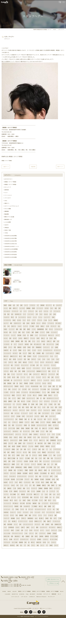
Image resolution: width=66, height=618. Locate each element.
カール (24, 350)
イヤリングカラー (36, 368)
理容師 (12, 341)
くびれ (39, 359)
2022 (8, 326)
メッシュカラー (54, 332)
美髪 (44, 398)
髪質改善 (6, 190)
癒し (34, 353)
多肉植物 (38, 353)
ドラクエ (34, 515)
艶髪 (10, 308)
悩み (28, 545)
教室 (5, 383)
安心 (21, 545)
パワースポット (7, 311)
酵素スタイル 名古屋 (9, 216)
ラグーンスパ (12, 473)
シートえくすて (45, 503)
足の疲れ (47, 524)
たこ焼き (28, 401)
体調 (32, 536)
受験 (44, 521)
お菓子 (20, 362)
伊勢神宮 (26, 383)
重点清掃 (53, 392)
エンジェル (55, 419)
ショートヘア (19, 374)
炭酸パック (6, 440)
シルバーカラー (52, 416)
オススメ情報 (7, 208)
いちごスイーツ (36, 374)
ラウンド (59, 410)
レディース (31, 533)
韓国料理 (19, 347)
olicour (17, 518)
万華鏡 (20, 350)
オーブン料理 (34, 500)
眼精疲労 (30, 467)
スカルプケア (58, 305)
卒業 (40, 461)
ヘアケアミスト (42, 533)
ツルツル (27, 386)
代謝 (5, 374)
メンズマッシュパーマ (55, 461)
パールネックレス (56, 521)
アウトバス (39, 320)
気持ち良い (40, 464)
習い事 (59, 422)
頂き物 (14, 359)
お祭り (23, 416)
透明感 (45, 395)
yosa (54, 494)
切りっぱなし (58, 323)
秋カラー (5, 359)
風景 (55, 482)
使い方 (36, 461)
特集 (29, 452)
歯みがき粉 (40, 443)
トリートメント (8, 195)
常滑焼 (22, 428)
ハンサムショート (58, 329)
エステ (58, 494)
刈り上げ (42, 362)
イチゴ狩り (6, 392)
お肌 (57, 509)
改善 (35, 407)
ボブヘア (57, 335)
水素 (22, 530)
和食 (37, 398)
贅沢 (10, 359)
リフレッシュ (32, 539)
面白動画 (13, 518)
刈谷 (16, 419)
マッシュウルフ (19, 425)
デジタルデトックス (24, 539)
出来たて (58, 512)
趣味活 (5, 425)
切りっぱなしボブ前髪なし (35, 392)
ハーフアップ (52, 491)
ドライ (43, 512)
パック (19, 497)
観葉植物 (21, 515)
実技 (46, 329)
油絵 (35, 419)
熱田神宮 (16, 506)
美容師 (18, 455)
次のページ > (60, 166)
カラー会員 (32, 365)
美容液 (5, 347)
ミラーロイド (7, 198)
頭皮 (55, 338)
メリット (54, 371)
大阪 (48, 389)
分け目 (44, 542)
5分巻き (5, 329)
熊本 (51, 431)
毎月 (45, 419)
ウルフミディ (33, 410)
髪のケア (53, 473)
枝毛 (43, 449)
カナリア (11, 482)
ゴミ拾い (28, 332)
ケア (47, 545)
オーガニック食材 (54, 536)
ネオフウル (6, 473)
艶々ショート (51, 335)
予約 (36, 470)
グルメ (5, 398)
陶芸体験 (27, 428)
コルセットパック (13, 440)
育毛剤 (29, 347)
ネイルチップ (34, 488)
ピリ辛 (10, 491)
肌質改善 (9, 383)
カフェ (33, 341)
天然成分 (29, 356)
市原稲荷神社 (38, 347)
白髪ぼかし (59, 527)
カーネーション (7, 509)
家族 (33, 482)
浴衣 (10, 332)
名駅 (59, 404)
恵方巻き (42, 446)
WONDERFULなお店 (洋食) (10, 238)
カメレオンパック (43, 527)
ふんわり (19, 326)
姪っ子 (16, 500)
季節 (45, 500)
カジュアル (37, 416)
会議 (25, 437)
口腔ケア (23, 527)
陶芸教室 (25, 404)
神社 (59, 308)
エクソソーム (18, 434)
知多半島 (26, 344)
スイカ (38, 341)
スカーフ (44, 377)
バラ (13, 509)
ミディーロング (30, 416)
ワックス (15, 332)
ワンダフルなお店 (54, 389)
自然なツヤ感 (6, 536)
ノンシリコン (6, 341)
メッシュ (35, 317)
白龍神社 (53, 410)
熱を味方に (12, 545)
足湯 (8, 497)
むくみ (58, 452)
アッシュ (44, 392)
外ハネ (28, 320)
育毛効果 (13, 479)
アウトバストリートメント (17, 533)
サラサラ (57, 377)
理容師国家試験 (40, 329)
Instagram (6, 500)
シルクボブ (20, 359)
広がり (55, 518)
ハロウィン (10, 362)
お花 (17, 485)
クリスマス (53, 365)
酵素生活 (47, 446)
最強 (19, 332)
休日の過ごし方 (18, 314)
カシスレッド (42, 434)
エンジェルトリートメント (40, 509)
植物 (9, 389)
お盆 (39, 503)
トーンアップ (45, 476)
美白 (15, 470)
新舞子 (45, 470)
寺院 (48, 407)
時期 (48, 458)
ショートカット (7, 395)
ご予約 (32, 431)
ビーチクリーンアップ (22, 521)
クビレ (45, 404)
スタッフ (10, 347)
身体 (5, 452)
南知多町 (21, 422)
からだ (34, 437)
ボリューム (19, 452)
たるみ (46, 494)
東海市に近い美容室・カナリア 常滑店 (12, 156)
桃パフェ (5, 539)
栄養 (32, 428)
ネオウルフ (33, 359)
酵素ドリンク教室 (11, 458)
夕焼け (36, 428)
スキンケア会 (29, 494)
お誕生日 (19, 488)
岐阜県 (23, 368)
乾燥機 (23, 371)
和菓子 (19, 398)
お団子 (38, 338)
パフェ (53, 434)
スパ (52, 464)
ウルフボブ (17, 365)
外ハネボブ (15, 353)
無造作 (28, 329)
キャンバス (40, 419)
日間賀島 (40, 488)
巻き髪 (27, 407)
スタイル (56, 545)
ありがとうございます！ (9, 434)
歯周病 (20, 443)
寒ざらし (33, 542)
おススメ (29, 317)
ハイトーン (39, 380)
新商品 (13, 449)
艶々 (12, 365)
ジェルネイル (6, 317)
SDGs (5, 200)
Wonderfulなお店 (34, 386)
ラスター (5, 476)
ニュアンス (25, 326)
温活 (5, 497)
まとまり (15, 338)
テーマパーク (6, 335)
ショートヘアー (47, 317)
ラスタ (21, 485)
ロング (40, 311)
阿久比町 (48, 422)
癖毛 (23, 407)
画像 (45, 506)
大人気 (47, 326)
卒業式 (29, 353)
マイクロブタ (6, 344)
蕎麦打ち (44, 485)
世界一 (51, 476)
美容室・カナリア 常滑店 (7, 160)
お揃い (21, 383)
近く (53, 506)
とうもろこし (45, 539)
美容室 (9, 305)
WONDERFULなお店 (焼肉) (10, 251)
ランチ (24, 314)
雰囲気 (51, 545)
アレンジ (36, 362)
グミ (58, 491)
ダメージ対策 (14, 542)
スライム (40, 515)
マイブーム (6, 494)
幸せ (36, 413)
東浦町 (18, 428)
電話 (30, 515)
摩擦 (12, 413)
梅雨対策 (23, 494)
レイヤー (14, 398)
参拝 (33, 347)
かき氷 (24, 335)
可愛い (53, 317)
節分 (49, 377)
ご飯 (5, 314)
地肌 (54, 455)
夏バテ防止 (28, 503)
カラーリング (6, 365)
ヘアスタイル (32, 305)
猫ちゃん (40, 506)
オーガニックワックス (21, 476)
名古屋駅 (18, 446)
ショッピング (46, 380)
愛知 (43, 524)
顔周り (5, 407)
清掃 (30, 374)
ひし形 (43, 407)
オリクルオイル (52, 527)
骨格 (25, 449)
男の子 (42, 482)
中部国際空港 (53, 440)
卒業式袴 (16, 386)
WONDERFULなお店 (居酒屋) (11, 249)
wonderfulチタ (27, 506)
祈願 (21, 506)
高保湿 (47, 518)
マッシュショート (7, 353)
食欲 (23, 536)
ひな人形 (31, 521)
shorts (39, 452)
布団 (19, 371)
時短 (40, 476)
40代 (18, 305)
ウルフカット (6, 413)
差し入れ (23, 401)
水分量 (10, 539)
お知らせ (15, 437)
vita (50, 497)
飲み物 (40, 455)
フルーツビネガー (45, 413)
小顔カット (49, 341)
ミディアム (46, 311)
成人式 (13, 377)
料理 (39, 437)
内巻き (14, 320)
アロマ (41, 314)
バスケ (17, 464)
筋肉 (9, 455)
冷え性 (30, 530)
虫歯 (16, 443)
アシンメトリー (58, 458)
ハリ (47, 449)
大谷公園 (26, 461)
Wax (59, 326)
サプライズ (6, 371)
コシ (51, 449)
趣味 (9, 446)
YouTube (34, 452)
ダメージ (42, 545)
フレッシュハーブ (7, 503)
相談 (38, 545)
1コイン (32, 527)
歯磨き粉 (9, 488)
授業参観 (36, 479)
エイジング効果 (20, 479)
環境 (25, 419)
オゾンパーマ (7, 187)
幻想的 (28, 500)
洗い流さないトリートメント (52, 398)
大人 (41, 365)
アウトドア (27, 479)
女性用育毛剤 (11, 527)
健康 (25, 356)
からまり (17, 527)
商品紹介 (44, 452)
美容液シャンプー (38, 521)
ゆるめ (51, 338)
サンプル (33, 491)
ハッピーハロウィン (50, 353)
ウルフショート (47, 410)
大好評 (13, 461)
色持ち (36, 536)
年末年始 (5, 437)
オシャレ (26, 374)
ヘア (51, 311)
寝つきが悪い (6, 467)
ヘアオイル (34, 449)
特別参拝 (31, 470)
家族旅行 (15, 491)
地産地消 (41, 536)
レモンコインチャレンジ (28, 524)
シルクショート (46, 347)
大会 (50, 314)
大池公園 (18, 416)
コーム (54, 443)
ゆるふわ (46, 314)
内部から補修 (6, 380)
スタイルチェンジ (7, 404)
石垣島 (32, 404)
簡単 (11, 323)
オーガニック (53, 326)
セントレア (29, 368)
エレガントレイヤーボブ (42, 425)
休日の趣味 (25, 473)
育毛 (25, 542)
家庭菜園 (46, 488)
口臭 (45, 443)
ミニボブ (15, 350)
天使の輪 (19, 335)
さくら (45, 386)
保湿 (39, 449)
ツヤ (25, 545)
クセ (19, 389)
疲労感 (12, 467)
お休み (10, 437)
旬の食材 (39, 539)
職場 (37, 527)
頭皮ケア (49, 521)
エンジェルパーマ (55, 368)
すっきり (35, 356)
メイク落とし (20, 470)
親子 (34, 485)
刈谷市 (24, 347)
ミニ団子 (17, 530)
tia (53, 497)
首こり (5, 455)
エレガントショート (31, 398)
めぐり (13, 455)
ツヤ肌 (56, 476)
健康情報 (6, 211)
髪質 (17, 545)
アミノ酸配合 (34, 506)
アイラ (26, 485)
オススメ (51, 329)
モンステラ (19, 404)
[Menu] (63, 2)
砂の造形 (42, 479)
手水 (5, 377)
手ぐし (39, 407)
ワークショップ (24, 413)
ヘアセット (59, 473)
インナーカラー (31, 314)
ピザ (30, 485)
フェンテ (47, 530)
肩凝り (28, 527)
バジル (54, 500)
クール (52, 413)
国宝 (54, 386)
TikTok (57, 497)
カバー (29, 449)
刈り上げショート (49, 362)
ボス (52, 347)
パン (14, 404)
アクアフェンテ (7, 542)
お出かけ (6, 225)
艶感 (17, 329)
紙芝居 (5, 443)
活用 (9, 461)
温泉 (37, 404)
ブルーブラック (52, 374)
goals (36, 518)
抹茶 (47, 440)
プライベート (6, 485)
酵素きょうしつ (7, 464)
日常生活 (6, 227)
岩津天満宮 (10, 524)
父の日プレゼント (17, 323)
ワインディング (15, 311)
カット (6, 192)
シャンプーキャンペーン (9, 419)
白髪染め (56, 362)
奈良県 (25, 425)
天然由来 (54, 533)
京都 (60, 386)
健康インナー (36, 494)
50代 (36, 533)
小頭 (21, 449)
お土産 (9, 407)
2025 (24, 443)
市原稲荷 (21, 419)
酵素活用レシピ (8, 219)
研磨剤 (49, 443)
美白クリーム (42, 440)
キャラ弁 (37, 482)
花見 (55, 467)
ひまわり (13, 485)
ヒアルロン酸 (6, 479)
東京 (56, 407)
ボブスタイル (46, 401)
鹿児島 (5, 401)
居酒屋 (37, 422)
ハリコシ (13, 374)
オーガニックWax (53, 539)
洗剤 (10, 338)
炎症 (27, 455)
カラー (15, 344)
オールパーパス (26, 431)
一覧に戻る (33, 166)
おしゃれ (25, 452)
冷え (9, 521)
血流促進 (43, 467)
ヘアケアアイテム (56, 449)
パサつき (15, 407)
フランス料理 (43, 389)
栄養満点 (27, 536)
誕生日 (11, 371)
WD (20, 431)
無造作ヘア (26, 338)
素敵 (48, 392)
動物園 (36, 332)
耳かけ (12, 317)
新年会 (20, 437)
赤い (54, 509)
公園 (15, 401)
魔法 (43, 353)
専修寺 (42, 416)
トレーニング (11, 329)
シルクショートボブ (31, 371)
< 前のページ (6, 166)
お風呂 (30, 434)
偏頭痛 (25, 467)
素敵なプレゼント (13, 356)
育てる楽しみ (15, 503)
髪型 (21, 305)
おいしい (38, 323)
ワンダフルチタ (27, 482)
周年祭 (37, 431)
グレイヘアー (26, 380)
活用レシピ (44, 428)
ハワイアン (42, 422)
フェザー (31, 413)
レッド (28, 377)
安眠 (56, 464)
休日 (12, 314)
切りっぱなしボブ (37, 344)
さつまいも (50, 515)
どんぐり (39, 350)
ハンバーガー (6, 530)
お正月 (60, 407)
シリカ (26, 530)
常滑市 (33, 308)
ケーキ (48, 434)
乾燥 (19, 407)
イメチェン (14, 389)
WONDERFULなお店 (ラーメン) (11, 246)
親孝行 (51, 488)
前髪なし (42, 326)
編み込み (25, 362)
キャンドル (6, 515)
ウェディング (6, 518)
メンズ (5, 389)
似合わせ (43, 341)
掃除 (5, 524)
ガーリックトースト (50, 512)
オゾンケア (16, 539)
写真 (16, 515)
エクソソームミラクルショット (11, 206)
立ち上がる (36, 497)
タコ (48, 542)
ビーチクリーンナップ (56, 470)
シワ (42, 494)
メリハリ (40, 410)
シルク (36, 335)
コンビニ (19, 512)
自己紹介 (5, 482)
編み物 (13, 446)
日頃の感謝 (48, 479)
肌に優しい (14, 521)
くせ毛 (26, 533)
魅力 (8, 314)
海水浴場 (33, 425)
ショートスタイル (22, 317)
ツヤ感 (59, 518)
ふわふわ (44, 383)
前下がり (49, 383)
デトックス (13, 497)
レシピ (5, 428)
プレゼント (19, 395)
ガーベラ (49, 509)
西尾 (29, 341)
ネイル (28, 488)
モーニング (25, 434)
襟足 (41, 386)
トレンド (5, 308)
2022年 (37, 326)
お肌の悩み (6, 512)
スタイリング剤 (11, 428)
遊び (32, 479)
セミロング (21, 344)
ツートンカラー (54, 401)
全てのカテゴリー (8, 179)
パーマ (25, 311)
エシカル (5, 338)
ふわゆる (20, 338)
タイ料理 (5, 491)
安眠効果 (19, 473)
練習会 (13, 395)
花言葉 (17, 509)
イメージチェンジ (43, 335)
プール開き (32, 326)
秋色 (44, 344)
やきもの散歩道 (43, 473)
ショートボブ (22, 308)
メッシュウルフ (46, 461)
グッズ (45, 515)
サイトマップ (51, 596)
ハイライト (42, 332)
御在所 (50, 425)
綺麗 (28, 359)
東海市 (5, 305)
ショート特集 (49, 467)
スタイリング (22, 410)
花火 (5, 326)
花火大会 (5, 332)
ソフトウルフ (19, 461)
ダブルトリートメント (8, 506)
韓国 (51, 482)
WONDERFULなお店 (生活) (10, 254)
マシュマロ (31, 446)
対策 (50, 494)
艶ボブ (24, 395)
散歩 (16, 362)
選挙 (52, 377)
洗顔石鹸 (10, 470)
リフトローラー (30, 443)
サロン (51, 308)
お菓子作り (6, 350)
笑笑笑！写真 (7, 230)
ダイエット (34, 455)
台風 (20, 353)
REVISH (18, 392)
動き (16, 371)
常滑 (15, 347)
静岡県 (13, 464)
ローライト (13, 368)
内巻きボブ (33, 380)
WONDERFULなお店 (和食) (10, 235)
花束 (25, 359)
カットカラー (56, 488)
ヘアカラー (31, 362)
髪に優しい (41, 518)
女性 (14, 305)
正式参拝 (31, 383)
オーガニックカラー (54, 503)
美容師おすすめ (58, 524)
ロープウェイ (55, 425)
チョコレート (13, 512)
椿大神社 (36, 473)
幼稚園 (47, 482)
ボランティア (37, 524)
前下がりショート (7, 410)
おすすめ (46, 308)
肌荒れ (5, 461)
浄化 (5, 488)
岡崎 (31, 407)
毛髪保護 (38, 491)
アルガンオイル (12, 476)
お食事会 (40, 395)
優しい (20, 356)
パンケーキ (12, 392)
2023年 (9, 377)
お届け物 (33, 323)
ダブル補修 (27, 458)
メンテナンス (37, 383)
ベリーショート (57, 311)
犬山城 (49, 386)
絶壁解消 (55, 320)
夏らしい (35, 395)
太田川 (32, 422)
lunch (52, 407)
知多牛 (12, 530)
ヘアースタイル (51, 323)
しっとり (59, 455)
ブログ (16, 482)
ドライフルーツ (35, 389)
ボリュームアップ (24, 365)
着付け (20, 482)
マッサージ (33, 464)
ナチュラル (32, 338)
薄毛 (51, 518)
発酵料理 (47, 536)
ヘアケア (33, 320)
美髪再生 (36, 446)
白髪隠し (13, 452)
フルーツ (49, 419)
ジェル (43, 491)
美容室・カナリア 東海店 (10, 182)
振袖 (57, 437)
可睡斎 (26, 470)
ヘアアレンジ (31, 311)
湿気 (20, 524)
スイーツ (56, 395)
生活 (36, 476)
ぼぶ (48, 464)
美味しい (43, 338)
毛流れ (28, 323)
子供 (37, 314)
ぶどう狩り (51, 428)
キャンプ (24, 353)
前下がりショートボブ (8, 386)
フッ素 (14, 488)
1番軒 (26, 515)
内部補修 (49, 533)
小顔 (17, 449)
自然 (60, 485)
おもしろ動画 (13, 494)
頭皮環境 (21, 542)
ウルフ (24, 320)
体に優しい (36, 434)
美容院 (46, 497)
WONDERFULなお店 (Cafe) (10, 243)
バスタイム (53, 542)
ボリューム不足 (7, 533)
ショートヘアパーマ (18, 380)
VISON (27, 410)
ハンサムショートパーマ (43, 356)
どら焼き (50, 404)
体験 (49, 485)
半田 (9, 398)
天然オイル (23, 518)
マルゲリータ (6, 416)
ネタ (18, 494)
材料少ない (24, 446)
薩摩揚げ (10, 401)
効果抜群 (25, 440)
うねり (5, 422)
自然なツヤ (6, 545)
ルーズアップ (6, 368)
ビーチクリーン (57, 350)
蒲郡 (22, 341)
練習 (46, 416)
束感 (12, 536)
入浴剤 (57, 344)
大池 (58, 467)
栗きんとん (6, 356)
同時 (57, 374)
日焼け (24, 500)
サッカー (41, 500)
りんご (41, 401)
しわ (20, 500)
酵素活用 (57, 428)
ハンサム (33, 329)
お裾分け (57, 353)
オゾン (33, 377)
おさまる (19, 320)
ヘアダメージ (14, 422)
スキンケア (10, 443)
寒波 (18, 377)
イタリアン (27, 422)
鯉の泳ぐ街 (39, 542)
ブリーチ (43, 368)
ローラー (42, 530)
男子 (22, 464)
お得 (37, 365)
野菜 (13, 425)
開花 (44, 458)
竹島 (26, 341)
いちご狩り (24, 389)
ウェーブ (50, 320)
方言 (36, 458)
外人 (9, 422)
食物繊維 (45, 455)
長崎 (32, 458)
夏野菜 (31, 335)
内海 (31, 344)
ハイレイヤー (31, 476)
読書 (8, 374)
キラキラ (12, 515)
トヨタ (40, 458)
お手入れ (44, 323)
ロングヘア (6, 323)
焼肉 (57, 479)
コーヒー (15, 524)
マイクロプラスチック (47, 350)
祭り (29, 389)
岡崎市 (52, 485)
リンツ (56, 356)
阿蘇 (47, 431)
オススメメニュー (45, 437)
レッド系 (58, 434)
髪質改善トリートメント (41, 371)
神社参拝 (29, 437)
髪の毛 (48, 368)
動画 (45, 464)
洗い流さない (15, 431)
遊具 (18, 401)
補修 (55, 515)
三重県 (41, 404)
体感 (52, 524)
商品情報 (6, 214)
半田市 (23, 398)
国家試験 (17, 341)
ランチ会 (29, 395)
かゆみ (22, 455)
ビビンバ (59, 440)
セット (41, 497)
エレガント (15, 410)
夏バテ (49, 500)
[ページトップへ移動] (63, 581)
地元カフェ (13, 326)
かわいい (21, 458)
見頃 (52, 458)
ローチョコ (17, 413)
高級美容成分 (30, 518)
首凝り (5, 446)
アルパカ (22, 509)
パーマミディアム (7, 320)
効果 (58, 392)
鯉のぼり (40, 470)
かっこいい (27, 464)
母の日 (53, 479)
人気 (36, 311)
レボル (31, 512)
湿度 (33, 332)
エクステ (53, 446)
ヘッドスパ (38, 377)
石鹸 (14, 383)
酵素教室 (28, 308)
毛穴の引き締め (25, 497)
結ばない (50, 395)
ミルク (5, 527)
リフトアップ (36, 467)
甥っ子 (11, 500)
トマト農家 (58, 413)
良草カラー (7, 203)
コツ (21, 311)
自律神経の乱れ (19, 467)
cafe (58, 341)
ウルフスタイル (22, 491)
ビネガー (13, 416)
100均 (54, 314)
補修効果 (34, 503)
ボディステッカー (51, 452)
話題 (54, 341)
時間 (39, 413)
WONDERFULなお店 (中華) (10, 241)
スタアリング (54, 530)
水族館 (56, 347)
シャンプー (13, 335)
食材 (8, 452)
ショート (26, 305)
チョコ (51, 356)
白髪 (24, 323)
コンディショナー (7, 431)
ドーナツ (35, 440)
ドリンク (58, 380)
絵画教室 (54, 422)
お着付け (52, 437)
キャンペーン (46, 365)
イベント (42, 431)
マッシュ (40, 317)
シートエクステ (7, 449)
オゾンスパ (31, 509)
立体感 (47, 332)
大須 (55, 404)
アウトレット (35, 401)
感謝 (24, 488)
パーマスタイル (24, 392)
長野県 (49, 506)
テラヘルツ (36, 530)
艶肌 (31, 497)
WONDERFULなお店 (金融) (10, 257)
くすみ (60, 530)
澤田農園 (38, 485)
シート (50, 455)
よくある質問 (7, 222)
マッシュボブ (37, 512)
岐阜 (56, 308)
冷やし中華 (22, 503)
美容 (28, 491)
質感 (49, 371)
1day (5, 458)
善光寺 (18, 368)
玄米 (9, 425)
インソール (23, 377)
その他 (6, 233)
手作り (29, 350)
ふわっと (52, 380)
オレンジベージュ (50, 344)
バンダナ (34, 350)
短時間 (20, 440)
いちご (5, 470)
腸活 (21, 329)
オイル (30, 440)
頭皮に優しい (17, 536)
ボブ (38, 305)
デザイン (33, 545)
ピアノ (5, 521)
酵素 (24, 329)
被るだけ (31, 473)
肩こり (58, 443)
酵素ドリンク (44, 374)
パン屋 (45, 320)
